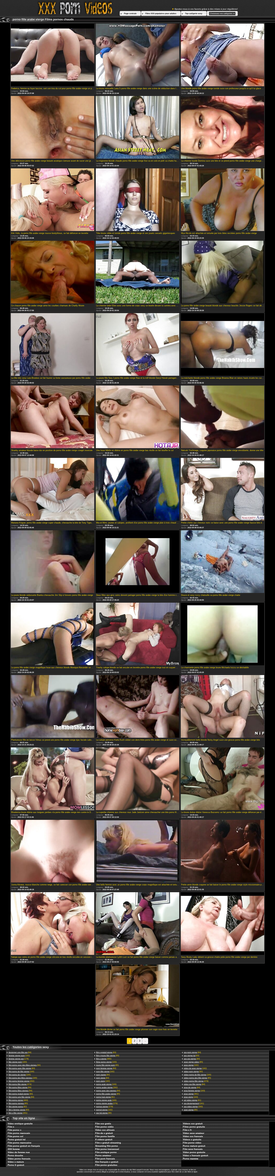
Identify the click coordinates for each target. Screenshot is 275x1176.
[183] (19, 1056)
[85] (18, 1103)
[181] (194, 1103)
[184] (20, 1075)
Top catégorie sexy (193, 13)
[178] (18, 1059)
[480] (103, 1059)
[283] (193, 1107)
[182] (105, 1071)
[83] (22, 1068)
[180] (18, 1062)
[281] (18, 1113)
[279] (104, 1107)
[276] (106, 1103)
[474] (20, 1084)
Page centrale (130, 13)
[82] (18, 1107)
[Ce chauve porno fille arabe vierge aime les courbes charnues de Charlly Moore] (52, 272)
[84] (20, 1052)
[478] (196, 1081)
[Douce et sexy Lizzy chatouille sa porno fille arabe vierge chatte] (222, 561)
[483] (18, 1100)
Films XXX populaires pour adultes (160, 13)
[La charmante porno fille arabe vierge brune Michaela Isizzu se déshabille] (222, 634)
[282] (21, 1081)
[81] (105, 1097)
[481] (191, 1094)
